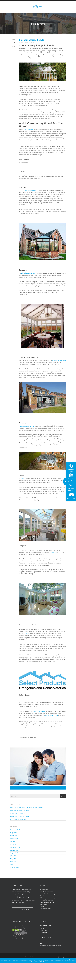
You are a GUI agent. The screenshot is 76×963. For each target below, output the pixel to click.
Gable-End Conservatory (47, 898)
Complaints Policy (45, 908)
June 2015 (13, 864)
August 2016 (14, 853)
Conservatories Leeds (31, 40)
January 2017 (14, 841)
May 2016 (13, 859)
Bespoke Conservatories (47, 902)
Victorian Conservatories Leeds (19, 810)
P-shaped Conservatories (26, 426)
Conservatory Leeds (29, 42)
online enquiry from (51, 715)
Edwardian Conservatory (28, 273)
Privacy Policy (38, 961)
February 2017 (14, 838)
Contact (42, 906)
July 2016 (13, 856)
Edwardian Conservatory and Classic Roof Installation (26, 807)
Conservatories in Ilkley (17, 813)
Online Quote (44, 890)
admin (22, 42)
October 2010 (14, 867)
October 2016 (14, 850)
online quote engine (38, 711)
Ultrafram (26, 633)
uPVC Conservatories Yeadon (19, 819)
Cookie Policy (71, 960)
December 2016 (15, 844)
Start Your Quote (38, 788)
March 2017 (14, 835)
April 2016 (13, 861)
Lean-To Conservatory (59, 360)
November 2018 (15, 830)
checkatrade (23, 112)
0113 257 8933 (46, 937)
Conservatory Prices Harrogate (19, 816)
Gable (22, 478)
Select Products (28, 129)
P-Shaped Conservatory (47, 900)
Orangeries (53, 552)
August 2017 (14, 833)
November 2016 (15, 847)
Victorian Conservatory (29, 190)
